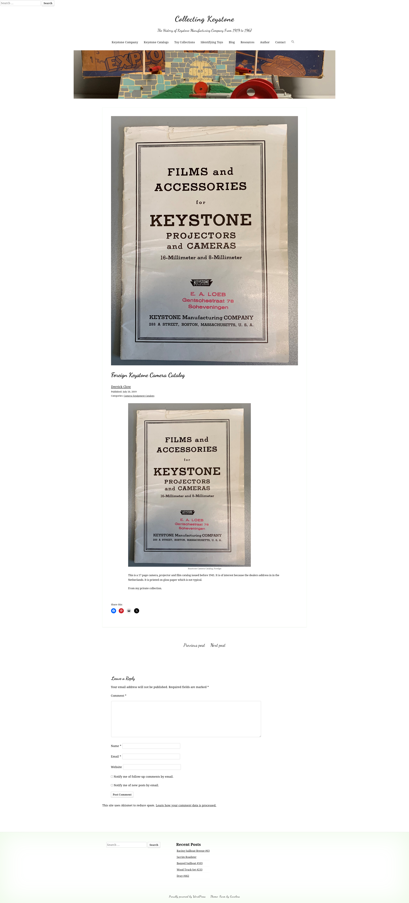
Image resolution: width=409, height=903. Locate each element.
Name (116, 746)
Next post (217, 645)
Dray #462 (183, 876)
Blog (232, 42)
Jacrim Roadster (187, 857)
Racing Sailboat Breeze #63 (193, 851)
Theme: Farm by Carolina (225, 896)
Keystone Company (125, 42)
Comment (118, 695)
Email (116, 756)
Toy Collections (184, 42)
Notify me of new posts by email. (136, 785)
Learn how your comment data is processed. (186, 805)
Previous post (194, 645)
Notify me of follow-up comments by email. (144, 776)
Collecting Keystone (204, 18)
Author (265, 42)
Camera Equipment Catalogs (139, 395)
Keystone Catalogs (156, 42)
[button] (292, 42)
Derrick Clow (121, 386)
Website (116, 767)
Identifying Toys (212, 42)
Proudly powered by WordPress (187, 896)
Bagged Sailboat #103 (190, 863)
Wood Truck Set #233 (189, 869)
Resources (247, 42)
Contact (280, 42)
